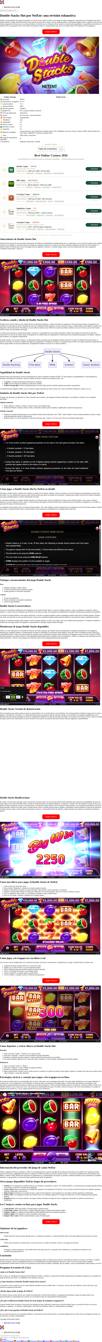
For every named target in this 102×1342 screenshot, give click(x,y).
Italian (63, 1341)
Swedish (70, 1341)
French (25, 1341)
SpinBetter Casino (24, 208)
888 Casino (22, 180)
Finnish (11, 1341)
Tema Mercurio (23, 1337)
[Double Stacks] (2, 3)
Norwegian (55, 1341)
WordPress (14, 1337)
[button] (60, 149)
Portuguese (33, 1341)
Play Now (94, 169)
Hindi (41, 1341)
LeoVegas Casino (24, 194)
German (18, 1341)
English (4, 1341)
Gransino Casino (24, 222)
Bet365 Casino (23, 166)
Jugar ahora (51, 32)
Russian (47, 1341)
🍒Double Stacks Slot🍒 (12, 7)
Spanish (4, 1339)
